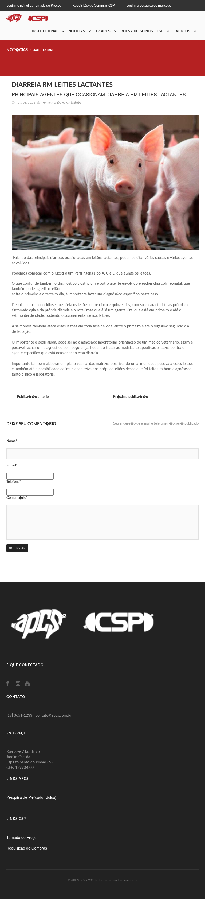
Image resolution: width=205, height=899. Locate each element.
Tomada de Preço (21, 837)
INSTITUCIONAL (45, 31)
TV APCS (103, 31)
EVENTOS (182, 31)
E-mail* (12, 465)
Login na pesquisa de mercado (148, 5)
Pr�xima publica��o (130, 397)
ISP (160, 31)
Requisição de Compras (26, 848)
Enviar (19, 548)
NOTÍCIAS (77, 31)
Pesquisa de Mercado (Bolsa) (31, 797)
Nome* (11, 441)
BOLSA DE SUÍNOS (137, 31)
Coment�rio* (17, 498)
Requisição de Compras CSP (94, 5)
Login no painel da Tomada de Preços (33, 5)
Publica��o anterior (33, 397)
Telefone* (13, 482)
